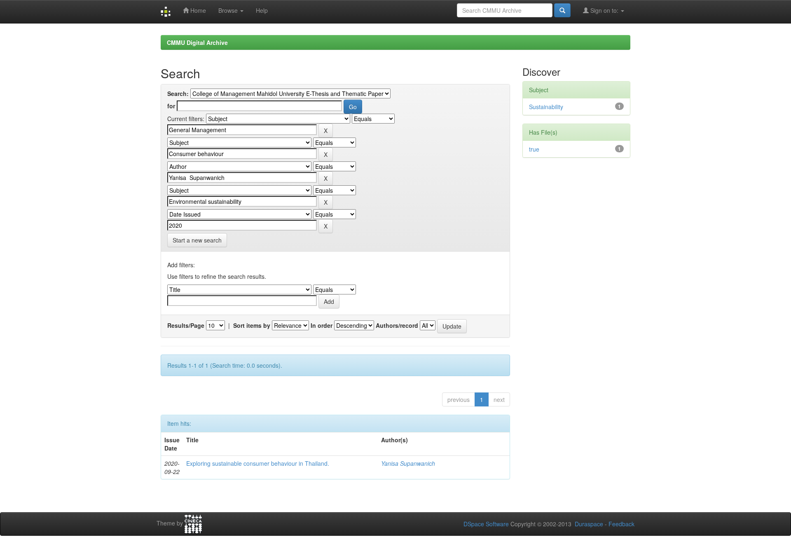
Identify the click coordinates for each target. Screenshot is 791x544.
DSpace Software (486, 524)
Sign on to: (604, 10)
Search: (178, 93)
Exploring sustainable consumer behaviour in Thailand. (257, 463)
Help (262, 10)
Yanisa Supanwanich (408, 463)
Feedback (621, 524)
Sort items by (251, 325)
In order (321, 325)
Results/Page (185, 325)
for (171, 106)
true (534, 149)
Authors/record (397, 325)
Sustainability (546, 107)
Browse (228, 10)
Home (197, 10)
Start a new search (197, 240)
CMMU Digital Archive (197, 42)
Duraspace (589, 524)
